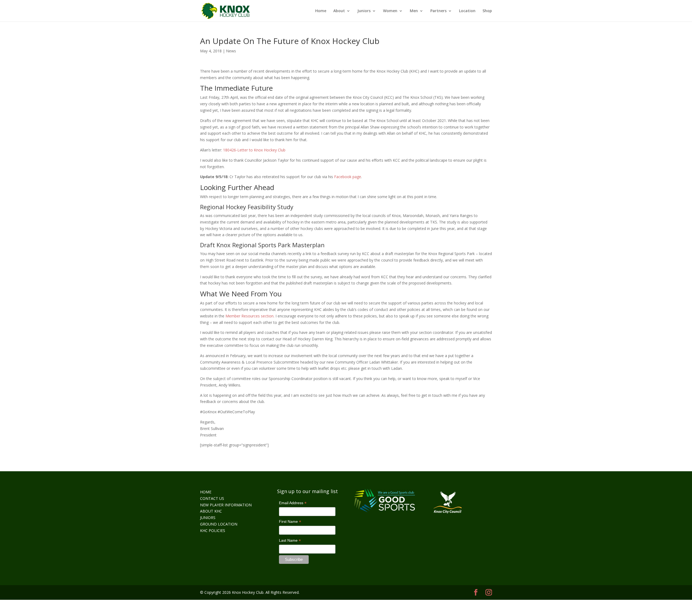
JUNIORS (207, 517)
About (339, 11)
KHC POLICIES (212, 530)
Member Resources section (249, 315)
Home (320, 11)
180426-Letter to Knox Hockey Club (254, 149)
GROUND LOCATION (218, 524)
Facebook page (347, 176)
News (231, 50)
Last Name (290, 541)
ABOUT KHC (211, 511)
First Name (290, 522)
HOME (205, 491)
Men (414, 11)
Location (467, 11)
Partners (438, 11)
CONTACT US (212, 498)
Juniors (364, 11)
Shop (487, 11)
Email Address (293, 503)
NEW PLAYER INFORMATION (226, 504)
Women (390, 11)
